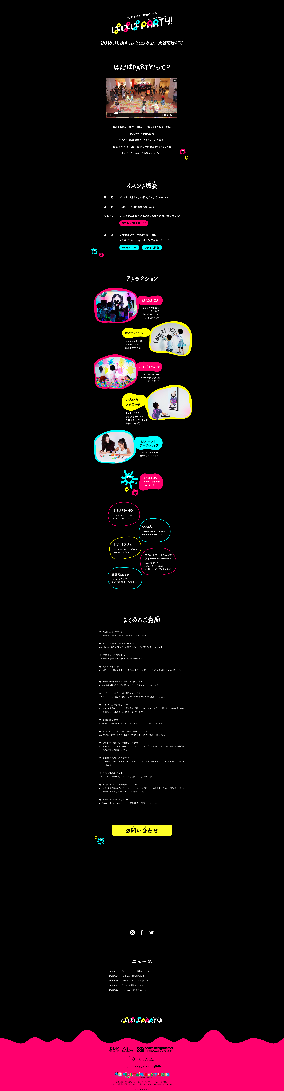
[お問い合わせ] (142, 828)
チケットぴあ (116, 659)
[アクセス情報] (152, 250)
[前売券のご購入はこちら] (133, 225)
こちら (149, 723)
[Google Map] (129, 250)
